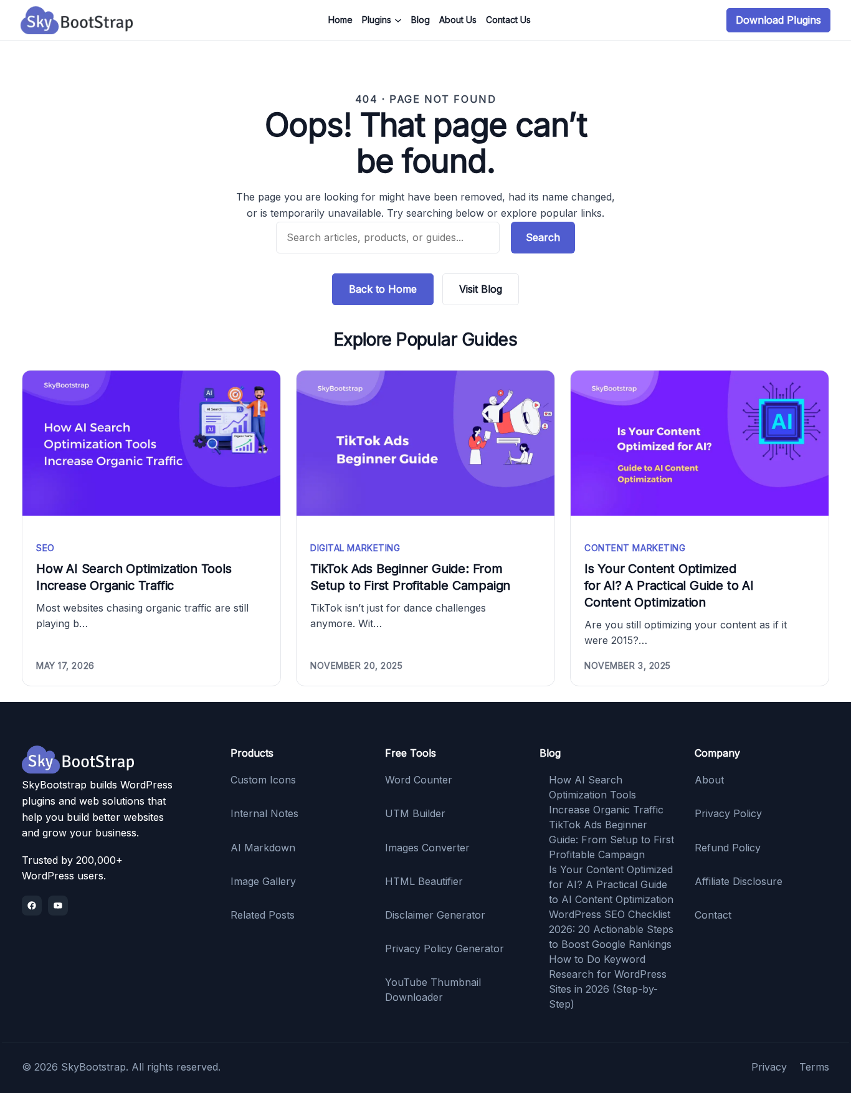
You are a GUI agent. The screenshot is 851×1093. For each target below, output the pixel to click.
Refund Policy (728, 847)
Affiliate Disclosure (738, 881)
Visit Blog (480, 289)
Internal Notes (264, 813)
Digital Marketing (355, 547)
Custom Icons (263, 780)
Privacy (769, 1067)
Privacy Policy (728, 813)
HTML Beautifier (424, 881)
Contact (713, 915)
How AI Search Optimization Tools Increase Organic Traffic (134, 577)
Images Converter (427, 847)
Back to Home (383, 289)
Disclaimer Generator (435, 915)
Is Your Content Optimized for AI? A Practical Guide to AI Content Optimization (669, 585)
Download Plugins (778, 20)
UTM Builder (415, 813)
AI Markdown (263, 847)
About (709, 780)
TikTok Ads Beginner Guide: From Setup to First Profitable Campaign (410, 577)
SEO (45, 547)
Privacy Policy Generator (444, 948)
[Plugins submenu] (398, 20)
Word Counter (418, 780)
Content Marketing (635, 547)
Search (543, 237)
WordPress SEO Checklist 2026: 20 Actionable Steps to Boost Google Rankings (611, 929)
